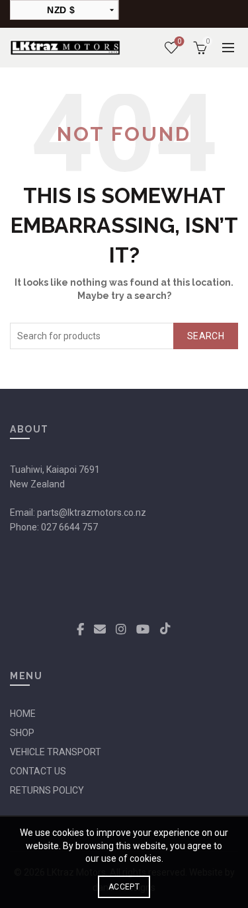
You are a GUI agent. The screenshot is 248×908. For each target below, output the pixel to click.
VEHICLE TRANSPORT (55, 752)
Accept (124, 886)
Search (205, 336)
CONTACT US (38, 771)
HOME (23, 713)
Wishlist (179, 41)
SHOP (22, 732)
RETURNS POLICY (47, 790)
